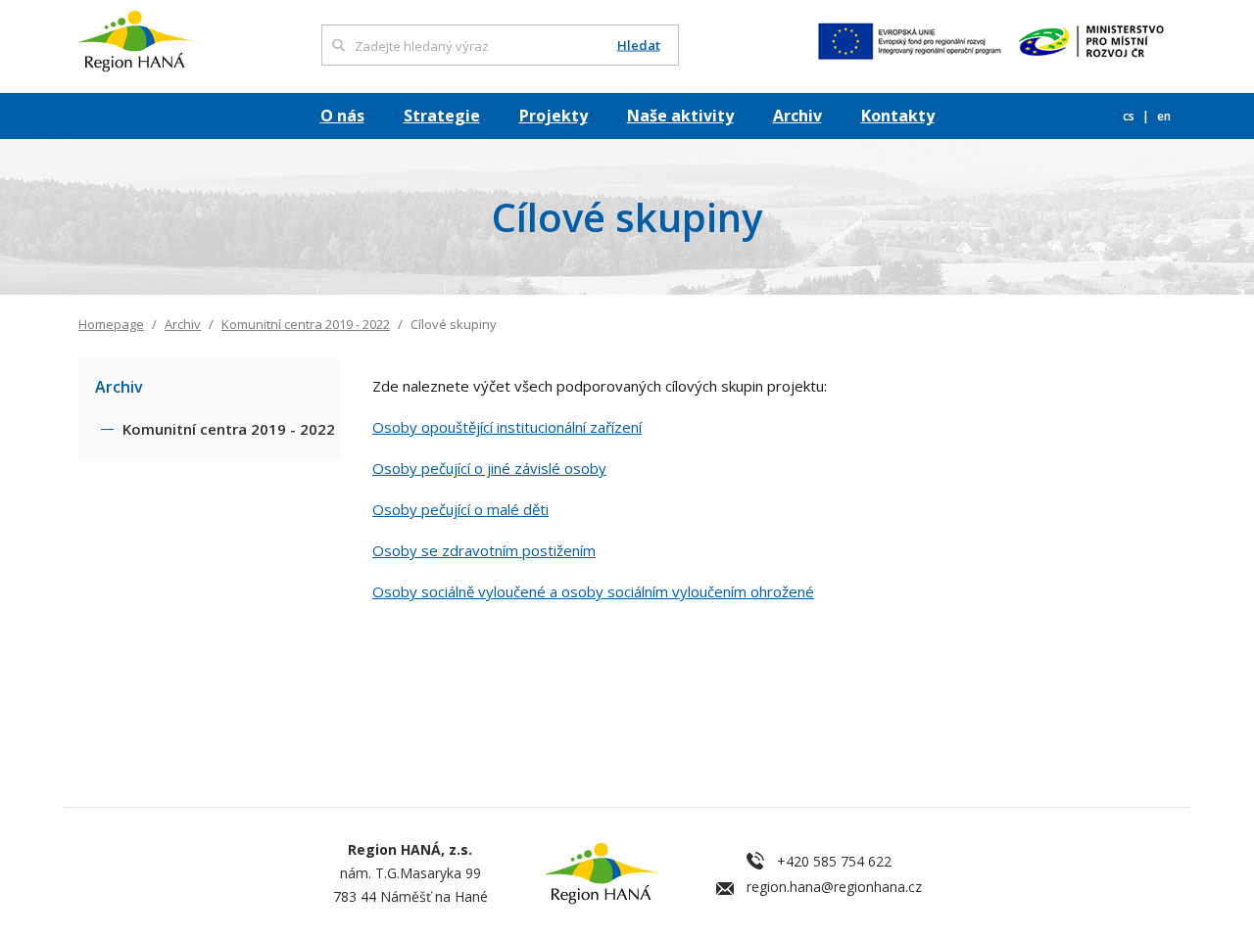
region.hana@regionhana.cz (834, 886)
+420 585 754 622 (834, 861)
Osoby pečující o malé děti (460, 509)
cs (1130, 116)
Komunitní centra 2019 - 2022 (305, 324)
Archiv (797, 115)
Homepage (111, 324)
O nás (342, 115)
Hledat (638, 45)
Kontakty (898, 115)
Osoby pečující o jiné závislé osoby (489, 468)
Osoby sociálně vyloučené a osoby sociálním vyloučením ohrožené (593, 591)
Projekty (553, 115)
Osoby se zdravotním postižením (484, 550)
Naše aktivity (680, 115)
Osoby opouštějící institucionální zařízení (507, 427)
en (1164, 116)
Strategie (442, 115)
